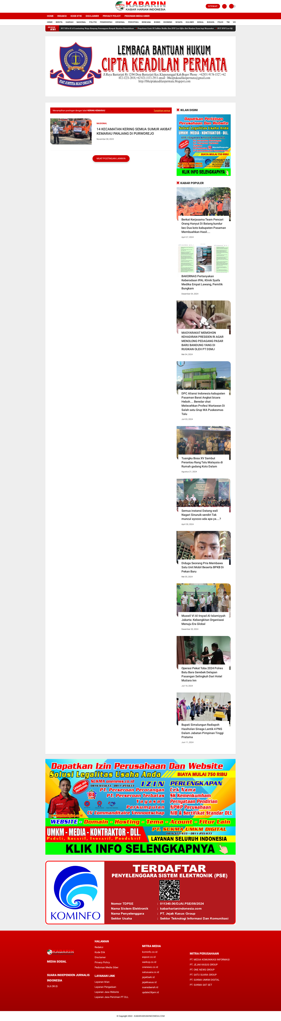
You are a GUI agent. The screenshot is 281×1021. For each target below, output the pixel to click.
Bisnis (157, 22)
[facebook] (46, 6)
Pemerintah (106, 22)
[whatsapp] (57, 967)
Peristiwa (133, 22)
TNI (228, 22)
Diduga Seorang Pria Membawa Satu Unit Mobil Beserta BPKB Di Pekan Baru (202, 567)
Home (50, 16)
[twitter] (51, 6)
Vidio (235, 22)
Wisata (178, 22)
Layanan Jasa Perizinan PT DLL (111, 997)
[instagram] (55, 6)
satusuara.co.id (150, 972)
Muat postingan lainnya (111, 158)
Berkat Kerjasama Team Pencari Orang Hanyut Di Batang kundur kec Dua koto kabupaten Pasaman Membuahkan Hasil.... (203, 226)
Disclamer (100, 957)
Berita (59, 22)
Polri (220, 22)
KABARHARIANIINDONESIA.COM (149, 1016)
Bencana (146, 22)
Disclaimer (92, 16)
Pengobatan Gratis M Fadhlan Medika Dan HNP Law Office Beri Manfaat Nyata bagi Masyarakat (148, 28)
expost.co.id (148, 957)
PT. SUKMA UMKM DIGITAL (204, 979)
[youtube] (59, 6)
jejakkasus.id (149, 982)
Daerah (69, 22)
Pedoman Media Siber (137, 16)
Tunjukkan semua (162, 110)
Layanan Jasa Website (107, 992)
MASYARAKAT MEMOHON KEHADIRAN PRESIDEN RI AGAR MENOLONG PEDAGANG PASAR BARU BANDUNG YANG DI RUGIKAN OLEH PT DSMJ (202, 341)
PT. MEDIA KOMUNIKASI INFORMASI (210, 959)
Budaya (210, 22)
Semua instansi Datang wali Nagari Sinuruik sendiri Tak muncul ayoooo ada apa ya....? (201, 515)
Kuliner (190, 22)
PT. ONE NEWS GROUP (202, 969)
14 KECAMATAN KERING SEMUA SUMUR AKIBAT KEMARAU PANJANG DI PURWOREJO (134, 131)
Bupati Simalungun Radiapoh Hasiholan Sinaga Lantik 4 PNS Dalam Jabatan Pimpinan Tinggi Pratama (202, 731)
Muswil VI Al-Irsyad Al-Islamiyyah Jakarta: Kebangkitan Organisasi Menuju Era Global (203, 620)
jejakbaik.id (148, 977)
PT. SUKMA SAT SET (201, 984)
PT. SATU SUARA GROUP (203, 974)
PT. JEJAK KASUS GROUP (204, 964)
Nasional (81, 22)
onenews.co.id (150, 967)
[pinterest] (61, 967)
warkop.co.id (149, 962)
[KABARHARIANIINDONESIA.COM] (140, 11)
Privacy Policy (112, 16)
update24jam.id (150, 992)
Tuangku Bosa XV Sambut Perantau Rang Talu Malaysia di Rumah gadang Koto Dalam (202, 462)
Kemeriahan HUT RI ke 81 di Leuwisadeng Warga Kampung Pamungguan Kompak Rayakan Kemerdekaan (65, 28)
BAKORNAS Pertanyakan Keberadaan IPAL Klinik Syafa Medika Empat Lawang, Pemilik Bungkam (202, 282)
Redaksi (62, 16)
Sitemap (213, 6)
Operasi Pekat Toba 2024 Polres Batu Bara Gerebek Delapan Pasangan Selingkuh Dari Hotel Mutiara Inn (202, 674)
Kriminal (120, 22)
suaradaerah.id (150, 987)
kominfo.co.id (149, 951)
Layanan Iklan (102, 981)
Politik (93, 22)
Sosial (200, 22)
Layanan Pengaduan (105, 986)
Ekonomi (167, 22)
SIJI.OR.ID (52, 986)
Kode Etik (76, 16)
